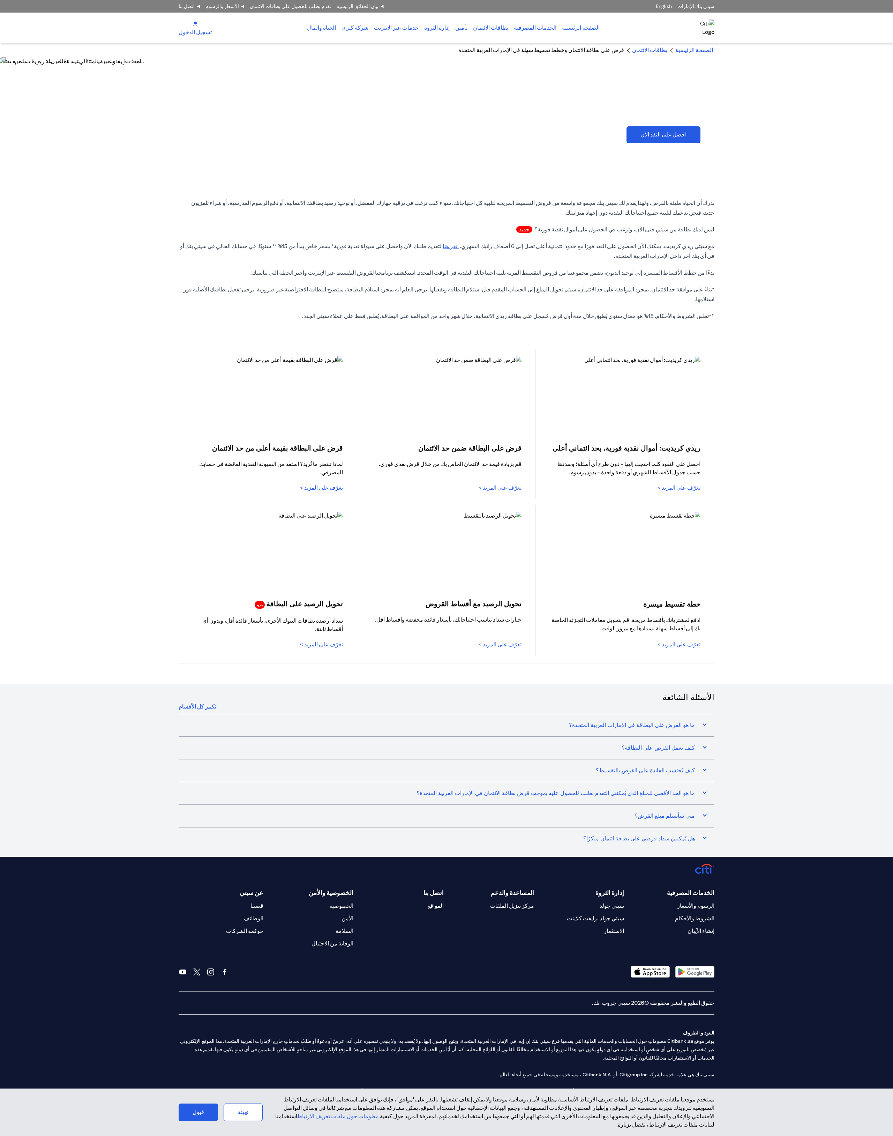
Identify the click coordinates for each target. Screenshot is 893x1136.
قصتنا (256, 906)
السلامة (344, 931)
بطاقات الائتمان (490, 27)
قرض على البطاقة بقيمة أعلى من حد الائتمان (277, 448)
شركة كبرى (355, 27)
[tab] (535, 28)
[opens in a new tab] (694, 972)
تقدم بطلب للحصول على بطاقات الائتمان (290, 6)
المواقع (435, 906)
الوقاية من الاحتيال (332, 943)
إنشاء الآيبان (701, 931)
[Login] (195, 23)
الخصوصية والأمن (331, 892)
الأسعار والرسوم (222, 6)
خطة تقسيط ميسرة (671, 604)
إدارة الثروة (437, 27)
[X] (197, 972)
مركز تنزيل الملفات (512, 906)
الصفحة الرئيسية (581, 27)
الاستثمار (614, 931)
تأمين (461, 27)
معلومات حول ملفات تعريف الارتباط (338, 1116)
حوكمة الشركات (244, 931)
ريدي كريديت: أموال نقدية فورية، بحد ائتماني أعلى (626, 448)
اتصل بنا (187, 6)
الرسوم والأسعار (695, 906)
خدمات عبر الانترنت (396, 27)
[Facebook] (224, 972)
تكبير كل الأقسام (197, 706)
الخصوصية (341, 906)
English (664, 6)
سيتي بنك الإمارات (695, 6)
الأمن (347, 918)
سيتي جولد (612, 906)
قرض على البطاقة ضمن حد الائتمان (469, 448)
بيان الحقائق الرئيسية (357, 6)
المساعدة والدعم (512, 892)
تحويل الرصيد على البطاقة (299, 604)
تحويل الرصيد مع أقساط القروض (473, 604)
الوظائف (253, 918)
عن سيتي (251, 892)
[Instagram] (211, 972)
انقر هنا (451, 246)
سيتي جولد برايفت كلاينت (595, 918)
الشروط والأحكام (694, 918)
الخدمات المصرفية (535, 27)
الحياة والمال (321, 27)
